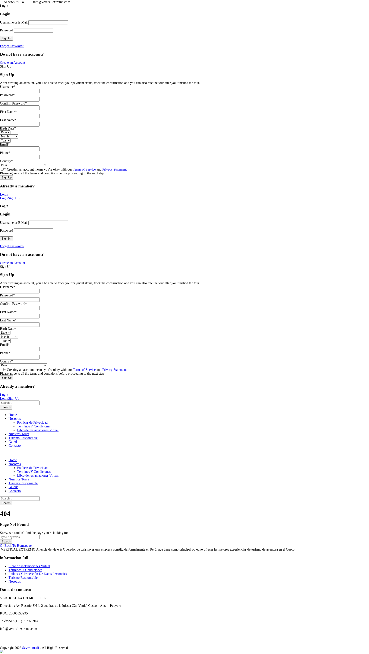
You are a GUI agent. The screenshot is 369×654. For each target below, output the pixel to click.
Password (6, 30)
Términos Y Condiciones (34, 426)
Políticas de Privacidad (32, 422)
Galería (13, 441)
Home (13, 415)
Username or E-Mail (14, 22)
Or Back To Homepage (16, 545)
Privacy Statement (114, 169)
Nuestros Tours (19, 434)
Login (4, 194)
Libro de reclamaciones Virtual (38, 430)
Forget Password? (12, 46)
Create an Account (12, 62)
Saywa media (31, 648)
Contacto (15, 445)
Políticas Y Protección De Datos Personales (38, 574)
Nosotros (15, 418)
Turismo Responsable (23, 438)
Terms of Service (84, 169)
